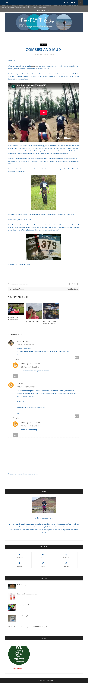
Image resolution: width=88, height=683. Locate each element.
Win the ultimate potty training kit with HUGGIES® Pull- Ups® (27, 627)
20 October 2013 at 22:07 (26, 345)
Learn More (40, 10)
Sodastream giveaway (24, 585)
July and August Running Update (13, 318)
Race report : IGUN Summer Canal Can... (50, 322)
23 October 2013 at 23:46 (30, 367)
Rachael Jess (23, 341)
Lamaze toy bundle (23, 605)
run (21, 284)
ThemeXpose (49, 680)
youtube (66, 566)
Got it (50, 10)
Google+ (19, 566)
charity (43, 44)
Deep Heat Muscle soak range (27, 594)
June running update (33, 321)
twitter (43, 557)
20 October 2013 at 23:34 (26, 387)
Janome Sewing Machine (25, 616)
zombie (25, 284)
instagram (66, 557)
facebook (20, 557)
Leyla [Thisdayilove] (42, 54)
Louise (20, 384)
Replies (17, 359)
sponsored (35, 66)
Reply (76, 357)
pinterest (43, 566)
